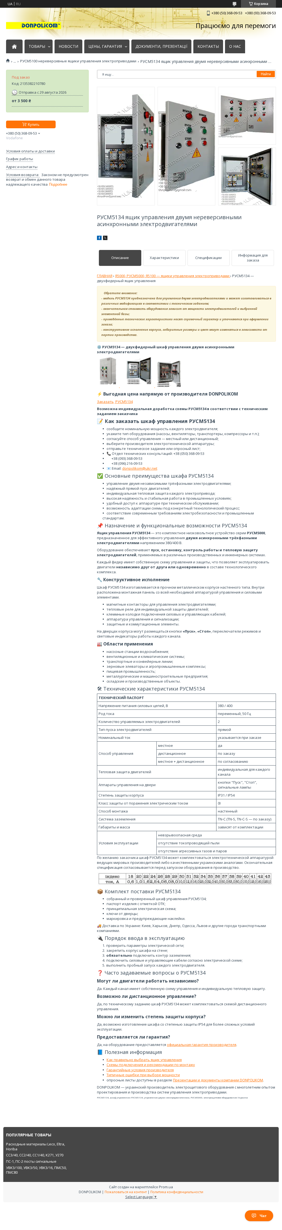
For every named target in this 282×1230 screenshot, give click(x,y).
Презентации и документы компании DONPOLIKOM (218, 1080)
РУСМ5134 (124, 401)
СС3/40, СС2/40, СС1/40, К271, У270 (34, 1155)
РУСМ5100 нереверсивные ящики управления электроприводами (78, 61)
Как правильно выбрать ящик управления (144, 1059)
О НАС (235, 46)
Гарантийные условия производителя (140, 1069)
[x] (105, 238)
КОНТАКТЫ (208, 46)
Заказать (105, 401)
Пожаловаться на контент (126, 1192)
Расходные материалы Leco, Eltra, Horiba (35, 1146)
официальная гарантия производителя (201, 1044)
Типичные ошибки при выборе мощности (143, 1074)
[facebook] (99, 238)
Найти (266, 74)
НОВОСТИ (68, 46)
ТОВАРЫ (37, 46)
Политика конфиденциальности (176, 1192)
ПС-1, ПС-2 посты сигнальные (31, 1161)
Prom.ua (166, 1186)
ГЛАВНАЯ (104, 275)
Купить (33, 125)
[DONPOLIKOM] (33, 25)
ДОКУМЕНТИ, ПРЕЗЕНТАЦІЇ (161, 46)
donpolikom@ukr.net (139, 468)
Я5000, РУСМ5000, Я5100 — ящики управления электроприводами (172, 275)
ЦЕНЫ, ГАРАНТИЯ (105, 46)
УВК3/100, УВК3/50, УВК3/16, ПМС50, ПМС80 (36, 1170)
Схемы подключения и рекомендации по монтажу (151, 1064)
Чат (263, 1216)
